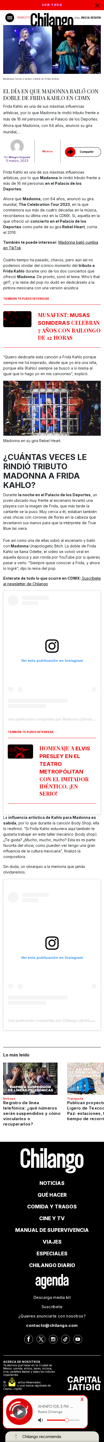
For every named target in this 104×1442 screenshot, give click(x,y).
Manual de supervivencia (52, 1230)
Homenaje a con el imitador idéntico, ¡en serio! (64, 770)
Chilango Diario (52, 1265)
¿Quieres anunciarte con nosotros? (52, 1316)
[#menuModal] (9, 17)
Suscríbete (52, 1306)
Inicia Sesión (91, 17)
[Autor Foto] (17, 146)
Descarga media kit (52, 1297)
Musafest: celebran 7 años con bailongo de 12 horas (69, 326)
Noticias (9, 1098)
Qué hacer (52, 1195)
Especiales (52, 1254)
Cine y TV (52, 1218)
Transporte (75, 1098)
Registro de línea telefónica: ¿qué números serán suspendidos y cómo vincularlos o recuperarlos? (32, 1113)
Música (47, 151)
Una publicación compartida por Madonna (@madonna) (55, 719)
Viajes (52, 1242)
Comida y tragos (52, 1207)
